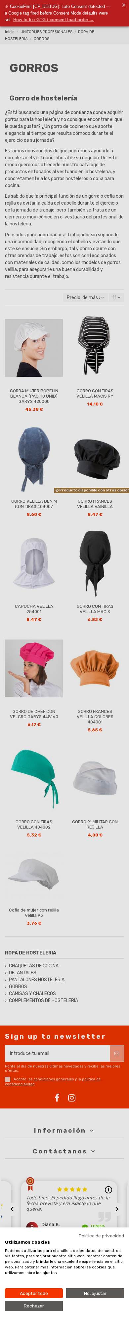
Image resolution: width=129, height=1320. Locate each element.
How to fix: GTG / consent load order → (53, 19)
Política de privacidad (101, 1235)
